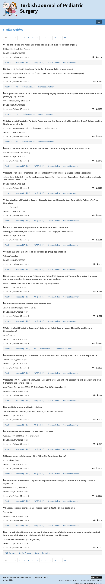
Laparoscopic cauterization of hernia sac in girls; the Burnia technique (40, 507)
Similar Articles (54, 62)
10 (55, 37)
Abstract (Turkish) (23, 62)
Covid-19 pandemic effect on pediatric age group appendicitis (35, 251)
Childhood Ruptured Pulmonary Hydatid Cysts (28, 303)
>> (65, 37)
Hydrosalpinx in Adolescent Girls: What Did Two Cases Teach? (35, 456)
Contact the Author (71, 62)
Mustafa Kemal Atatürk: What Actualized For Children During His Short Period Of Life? (47, 148)
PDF (17, 87)
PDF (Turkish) (39, 62)
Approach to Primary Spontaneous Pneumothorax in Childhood (36, 227)
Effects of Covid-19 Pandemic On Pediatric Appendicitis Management (39, 69)
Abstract (8, 62)
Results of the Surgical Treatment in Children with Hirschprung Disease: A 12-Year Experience (51, 355)
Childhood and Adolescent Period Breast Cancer (29, 431)
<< (6, 37)
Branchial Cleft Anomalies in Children (23, 407)
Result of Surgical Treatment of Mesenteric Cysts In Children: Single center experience (48, 172)
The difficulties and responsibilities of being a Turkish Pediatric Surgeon (41, 44)
